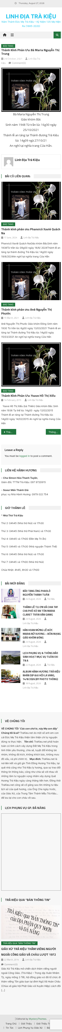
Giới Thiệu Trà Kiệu (46, 1023)
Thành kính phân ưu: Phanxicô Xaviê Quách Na (30, 231)
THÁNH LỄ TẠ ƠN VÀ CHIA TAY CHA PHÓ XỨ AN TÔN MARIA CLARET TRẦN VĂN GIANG (40, 611)
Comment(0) (19, 62)
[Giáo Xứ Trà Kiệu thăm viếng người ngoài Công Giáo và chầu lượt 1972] (31, 922)
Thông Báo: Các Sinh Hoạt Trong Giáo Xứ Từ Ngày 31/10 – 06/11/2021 (55, 432)
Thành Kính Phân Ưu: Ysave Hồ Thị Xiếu (28, 395)
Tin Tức (9, 1027)
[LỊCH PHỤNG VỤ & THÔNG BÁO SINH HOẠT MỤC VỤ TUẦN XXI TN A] (10, 657)
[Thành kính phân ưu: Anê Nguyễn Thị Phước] (31, 281)
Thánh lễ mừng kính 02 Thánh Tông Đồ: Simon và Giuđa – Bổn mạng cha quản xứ (11, 432)
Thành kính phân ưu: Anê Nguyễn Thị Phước (26, 311)
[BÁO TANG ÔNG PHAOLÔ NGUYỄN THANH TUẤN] (10, 595)
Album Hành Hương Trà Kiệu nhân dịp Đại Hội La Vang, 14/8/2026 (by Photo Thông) (41, 675)
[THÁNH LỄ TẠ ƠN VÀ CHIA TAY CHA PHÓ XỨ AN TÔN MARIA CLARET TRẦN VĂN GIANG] (10, 611)
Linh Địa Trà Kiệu (31, 16)
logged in (24, 455)
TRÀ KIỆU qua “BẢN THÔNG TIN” (27, 899)
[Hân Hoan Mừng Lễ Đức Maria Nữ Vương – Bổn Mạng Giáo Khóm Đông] (10, 634)
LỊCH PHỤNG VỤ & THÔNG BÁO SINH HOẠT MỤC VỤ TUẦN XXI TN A (40, 657)
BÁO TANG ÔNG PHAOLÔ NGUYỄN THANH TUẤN (36, 593)
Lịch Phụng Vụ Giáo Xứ (30, 1027)
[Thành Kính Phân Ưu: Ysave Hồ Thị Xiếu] (31, 364)
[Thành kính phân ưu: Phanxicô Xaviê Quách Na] (31, 201)
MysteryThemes (37, 1018)
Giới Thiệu (26, 1023)
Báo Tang (8, 46)
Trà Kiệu (51, 599)
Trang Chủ (11, 1023)
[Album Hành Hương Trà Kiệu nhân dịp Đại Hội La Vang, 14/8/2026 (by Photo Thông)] (10, 676)
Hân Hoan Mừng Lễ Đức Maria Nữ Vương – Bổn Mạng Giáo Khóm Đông (42, 634)
